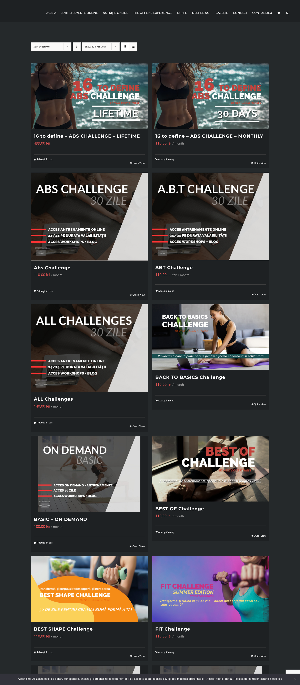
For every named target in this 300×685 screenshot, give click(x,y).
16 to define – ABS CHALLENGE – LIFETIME (87, 136)
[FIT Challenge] (210, 589)
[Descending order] (77, 46)
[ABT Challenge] (210, 216)
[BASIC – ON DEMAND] (89, 474)
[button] (287, 12)
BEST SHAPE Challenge (63, 629)
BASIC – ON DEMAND (60, 519)
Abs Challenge (52, 268)
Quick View (138, 163)
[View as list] (133, 47)
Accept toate (215, 678)
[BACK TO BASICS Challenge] (210, 337)
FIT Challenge (172, 629)
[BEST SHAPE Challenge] (89, 589)
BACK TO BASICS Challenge (190, 377)
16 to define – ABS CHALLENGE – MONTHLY (209, 136)
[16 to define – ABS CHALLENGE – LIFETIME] (89, 96)
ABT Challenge (174, 267)
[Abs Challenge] (89, 216)
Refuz (228, 678)
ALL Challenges (53, 399)
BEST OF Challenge (179, 509)
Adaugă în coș (45, 159)
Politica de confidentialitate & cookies (258, 678)
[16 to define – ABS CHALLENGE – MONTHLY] (210, 96)
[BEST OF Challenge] (210, 469)
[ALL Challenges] (89, 348)
